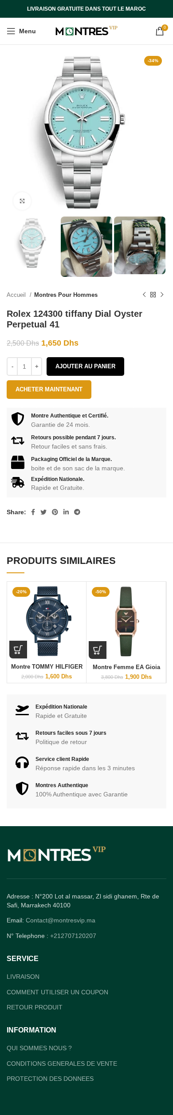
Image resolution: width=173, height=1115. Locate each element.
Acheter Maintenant (49, 389)
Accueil (17, 295)
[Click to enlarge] (22, 201)
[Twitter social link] (43, 512)
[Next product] (161, 295)
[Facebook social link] (33, 512)
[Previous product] (144, 295)
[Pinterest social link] (55, 512)
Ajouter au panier (85, 366)
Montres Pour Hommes (66, 295)
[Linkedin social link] (66, 512)
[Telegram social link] (77, 512)
